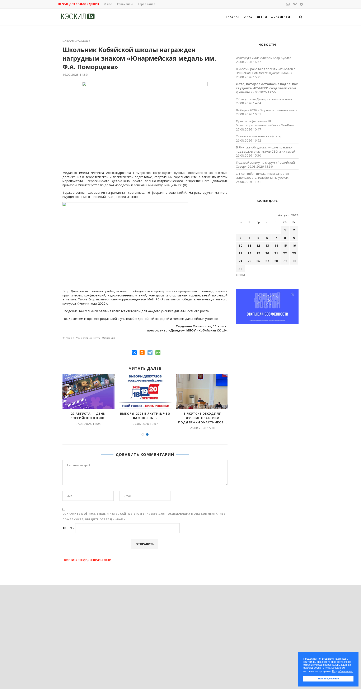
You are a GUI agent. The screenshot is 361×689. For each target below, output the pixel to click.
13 (267, 245)
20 (267, 253)
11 (249, 245)
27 (267, 261)
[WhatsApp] (157, 352)
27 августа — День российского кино (88, 416)
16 (294, 245)
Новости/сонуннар (76, 41)
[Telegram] (150, 352)
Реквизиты (125, 4)
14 (276, 245)
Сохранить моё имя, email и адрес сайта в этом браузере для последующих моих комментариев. (144, 514)
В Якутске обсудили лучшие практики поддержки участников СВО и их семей (265, 149)
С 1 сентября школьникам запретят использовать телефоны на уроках (262, 175)
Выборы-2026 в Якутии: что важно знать (145, 416)
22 (285, 253)
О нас (108, 4)
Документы (280, 17)
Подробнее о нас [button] (342, 671)
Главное (69, 337)
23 (294, 253)
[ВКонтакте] (134, 352)
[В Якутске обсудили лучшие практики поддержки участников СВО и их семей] (202, 391)
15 (285, 245)
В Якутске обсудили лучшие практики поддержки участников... (202, 418)
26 (258, 261)
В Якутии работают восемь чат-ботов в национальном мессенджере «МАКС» (265, 71)
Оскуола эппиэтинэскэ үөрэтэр (259, 136)
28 (276, 261)
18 (249, 253)
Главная (232, 17)
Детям (262, 17)
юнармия (109, 337)
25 (249, 261)
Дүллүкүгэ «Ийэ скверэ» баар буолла (263, 58)
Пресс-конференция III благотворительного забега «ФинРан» (265, 123)
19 (258, 253)
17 (240, 253)
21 (276, 253)
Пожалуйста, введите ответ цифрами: (94, 519)
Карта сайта (146, 4)
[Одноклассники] (142, 352)
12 (258, 245)
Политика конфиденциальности (86, 559)
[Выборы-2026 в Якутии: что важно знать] (145, 391)
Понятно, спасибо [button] (328, 678)
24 (240, 261)
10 (240, 245)
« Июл (240, 274)
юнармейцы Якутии (89, 337)
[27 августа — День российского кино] (87, 391)
